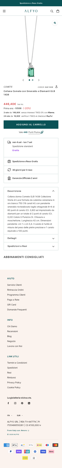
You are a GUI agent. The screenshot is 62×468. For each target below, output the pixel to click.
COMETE (8, 86)
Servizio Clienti (14, 285)
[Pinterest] (22, 403)
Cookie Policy (13, 387)
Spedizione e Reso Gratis (31, 3)
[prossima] (39, 80)
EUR (18, 415)
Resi (9, 372)
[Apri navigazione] (4, 11)
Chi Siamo (12, 326)
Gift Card (11, 304)
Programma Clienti (16, 294)
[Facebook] (8, 403)
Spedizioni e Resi (17, 246)
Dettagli (12, 238)
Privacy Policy (14, 382)
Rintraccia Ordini (15, 289)
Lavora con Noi (14, 346)
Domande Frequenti (17, 309)
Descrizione (14, 191)
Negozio (11, 341)
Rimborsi (11, 377)
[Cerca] (52, 11)
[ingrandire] (54, 22)
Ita (8, 415)
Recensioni (12, 331)
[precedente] (23, 80)
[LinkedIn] (29, 403)
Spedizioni (12, 367)
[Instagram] (15, 403)
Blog (9, 336)
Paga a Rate (13, 299)
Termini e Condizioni (17, 362)
